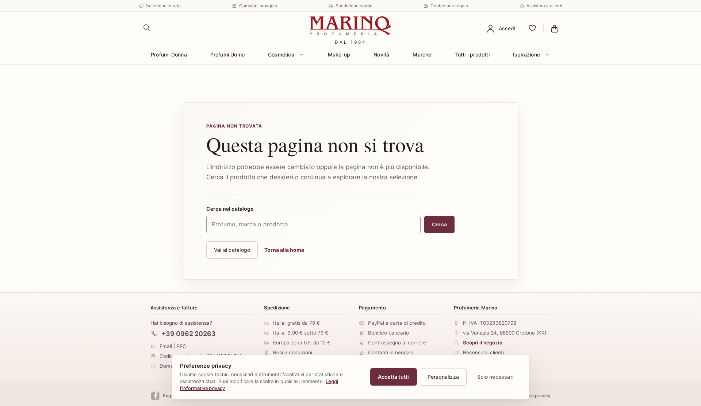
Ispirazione (526, 54)
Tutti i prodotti (472, 54)
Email (166, 346)
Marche (422, 54)
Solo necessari (495, 377)
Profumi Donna (169, 54)
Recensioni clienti (483, 352)
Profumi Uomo (227, 54)
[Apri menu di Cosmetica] (301, 54)
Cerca (439, 224)
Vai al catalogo (232, 250)
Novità (381, 54)
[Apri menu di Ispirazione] (547, 54)
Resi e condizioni (292, 352)
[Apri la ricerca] (147, 28)
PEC (181, 346)
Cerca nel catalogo (230, 209)
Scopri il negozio (482, 343)
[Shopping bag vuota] (554, 28)
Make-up (339, 54)
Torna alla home (284, 250)
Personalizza (443, 377)
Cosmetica (281, 54)
